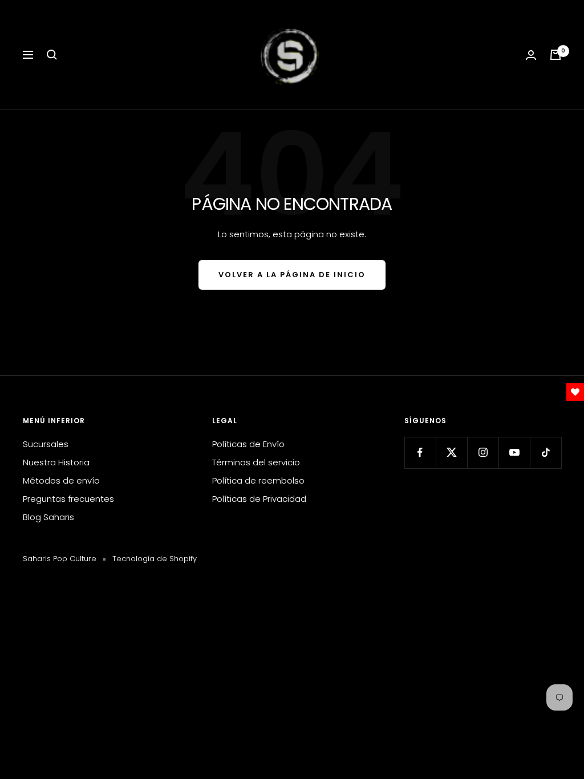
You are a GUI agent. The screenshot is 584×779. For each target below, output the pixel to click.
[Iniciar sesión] (531, 55)
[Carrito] (555, 55)
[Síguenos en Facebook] (420, 452)
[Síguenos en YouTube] (514, 452)
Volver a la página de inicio (292, 274)
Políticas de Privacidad (259, 499)
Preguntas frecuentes (68, 499)
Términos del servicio (256, 462)
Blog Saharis (48, 517)
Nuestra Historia (56, 462)
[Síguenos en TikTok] (545, 452)
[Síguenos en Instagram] (482, 452)
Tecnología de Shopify (154, 558)
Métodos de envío (61, 480)
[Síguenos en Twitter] (451, 452)
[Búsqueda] (52, 55)
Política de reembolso (258, 480)
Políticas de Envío (248, 444)
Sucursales (45, 444)
